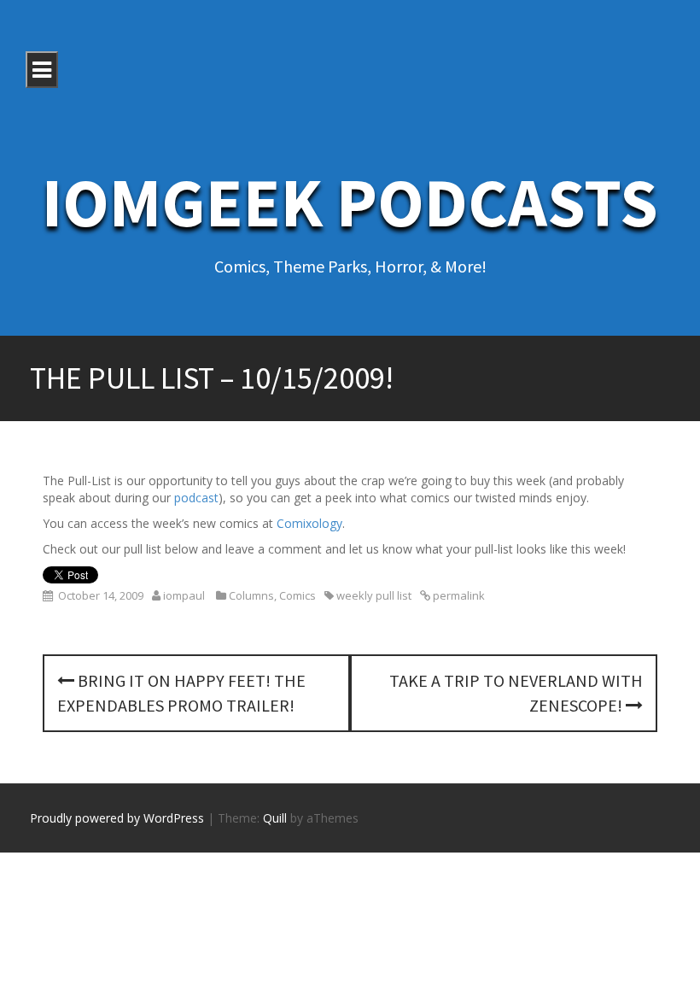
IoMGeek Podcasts (350, 202)
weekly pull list (373, 595)
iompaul (184, 595)
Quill (275, 818)
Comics (297, 595)
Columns (251, 595)
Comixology (309, 523)
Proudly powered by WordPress (117, 818)
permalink (457, 595)
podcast (196, 497)
